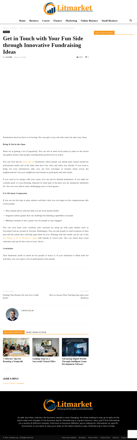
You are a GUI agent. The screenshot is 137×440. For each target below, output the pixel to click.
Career (46, 20)
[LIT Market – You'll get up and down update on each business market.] (68, 8)
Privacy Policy (93, 438)
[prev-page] (4, 369)
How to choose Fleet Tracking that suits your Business (69, 296)
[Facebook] (5, 63)
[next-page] (9, 369)
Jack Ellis (8, 57)
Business (34, 20)
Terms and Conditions (69, 438)
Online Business (89, 20)
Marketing (71, 20)
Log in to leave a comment (13, 383)
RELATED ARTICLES (14, 332)
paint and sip (28, 162)
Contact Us (125, 438)
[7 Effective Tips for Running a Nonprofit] (16, 347)
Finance (58, 20)
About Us (115, 438)
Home (22, 20)
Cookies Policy (105, 438)
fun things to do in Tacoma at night (20, 238)
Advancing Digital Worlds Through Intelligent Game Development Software (74, 361)
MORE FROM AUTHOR (36, 332)
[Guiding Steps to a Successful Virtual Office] (45, 347)
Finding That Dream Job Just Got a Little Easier (21, 296)
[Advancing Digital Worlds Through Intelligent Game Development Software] (75, 347)
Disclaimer (82, 438)
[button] (131, 21)
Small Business (110, 20)
